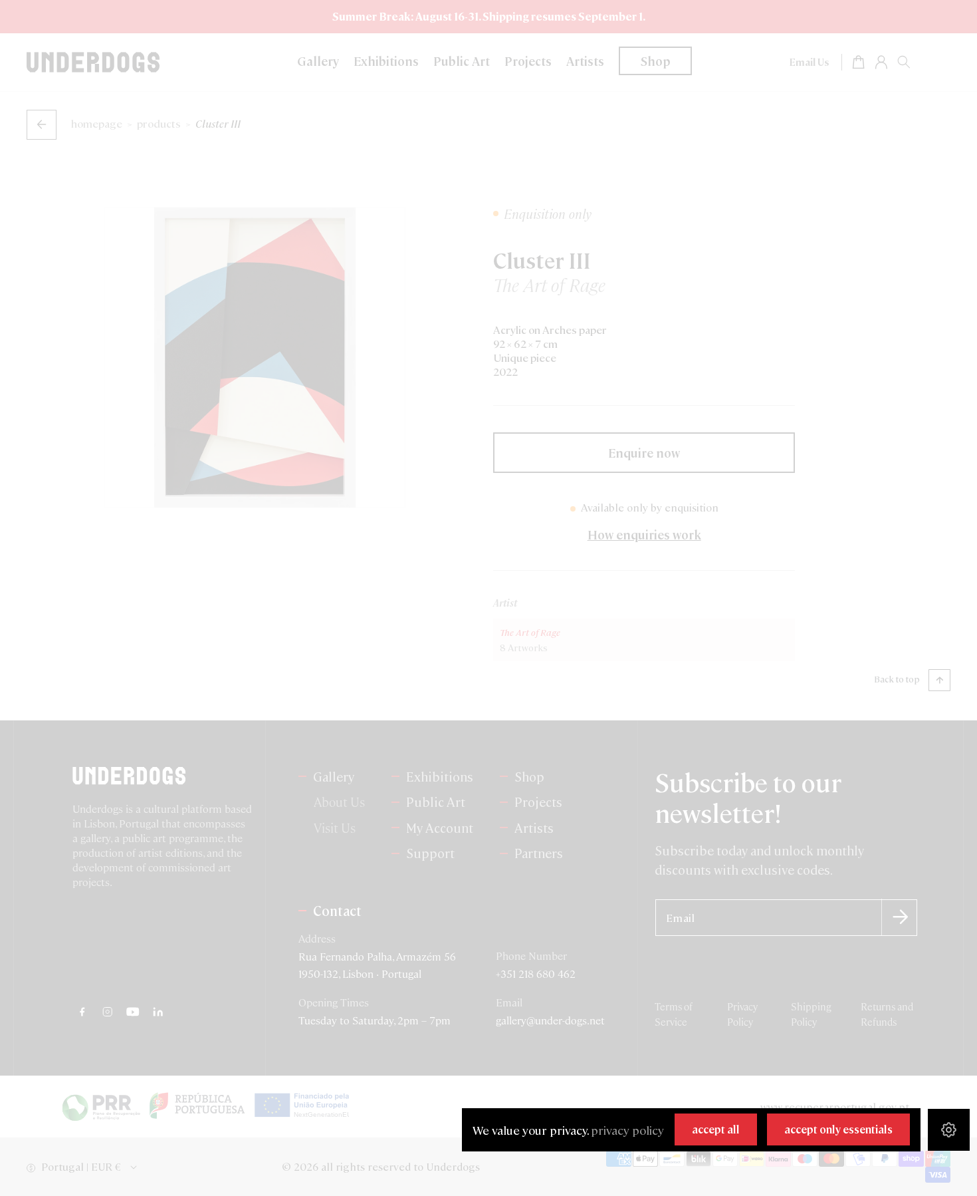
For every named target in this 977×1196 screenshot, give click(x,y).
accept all (716, 1129)
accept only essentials (838, 1129)
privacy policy (627, 1129)
